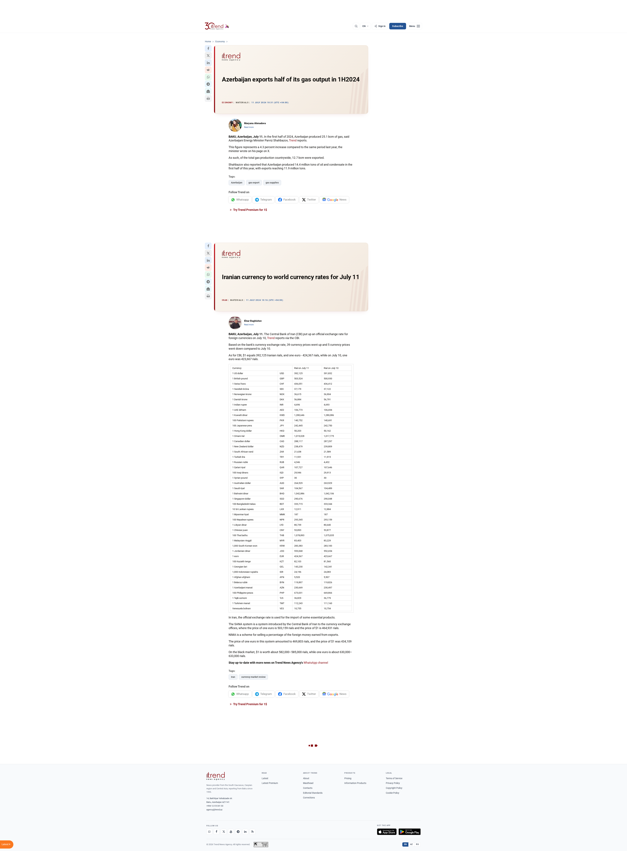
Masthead (308, 783)
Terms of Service (394, 778)
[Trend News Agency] (215, 776)
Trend (293, 140)
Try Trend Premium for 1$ (250, 209)
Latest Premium (270, 783)
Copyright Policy (394, 788)
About (306, 778)
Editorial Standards (312, 793)
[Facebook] (216, 832)
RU (417, 844)
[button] (208, 48)
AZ (411, 844)
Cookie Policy (392, 793)
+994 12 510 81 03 (214, 806)
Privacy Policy (393, 783)
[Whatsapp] (209, 832)
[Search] (356, 26)
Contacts (307, 788)
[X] (224, 832)
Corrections (309, 797)
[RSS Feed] (252, 832)
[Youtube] (231, 832)
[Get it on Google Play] (410, 831)
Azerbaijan (236, 182)
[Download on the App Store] (387, 831)
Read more (249, 127)
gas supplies (272, 182)
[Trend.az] (217, 26)
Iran (233, 677)
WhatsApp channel (316, 662)
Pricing (347, 778)
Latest (265, 778)
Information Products (355, 783)
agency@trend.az (214, 809)
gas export (254, 182)
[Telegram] (238, 832)
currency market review (253, 677)
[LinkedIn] (245, 832)
